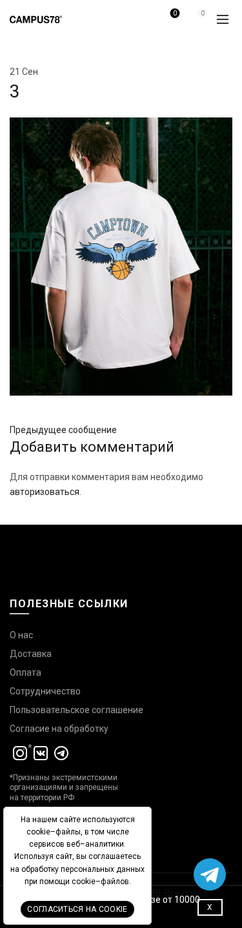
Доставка (31, 654)
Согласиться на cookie (77, 909)
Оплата (25, 672)
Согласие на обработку (59, 728)
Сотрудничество (45, 691)
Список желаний (175, 13)
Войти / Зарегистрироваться (144, 24)
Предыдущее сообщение (63, 430)
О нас (21, 635)
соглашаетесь (114, 856)
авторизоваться (44, 492)
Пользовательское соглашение (76, 710)
